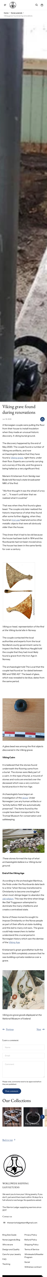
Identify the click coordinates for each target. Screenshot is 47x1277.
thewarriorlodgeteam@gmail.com (22, 1222)
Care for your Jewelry (11, 1254)
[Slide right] (42, 1117)
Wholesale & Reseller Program (33, 1255)
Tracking (6, 1264)
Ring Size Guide (9, 1235)
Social (27, 1262)
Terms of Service (31, 1249)
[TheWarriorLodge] (12, 5)
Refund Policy (30, 1239)
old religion (7, 898)
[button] (36, 5)
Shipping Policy (31, 1244)
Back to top (7, 1139)
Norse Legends (16, 13)
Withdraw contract (32, 1267)
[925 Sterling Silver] (12, 1117)
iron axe (16, 520)
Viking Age (14, 942)
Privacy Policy (30, 1235)
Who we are (7, 1244)
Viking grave (17, 457)
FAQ (4, 1259)
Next (39, 1029)
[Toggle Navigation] (5, 5)
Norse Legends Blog (11, 1239)
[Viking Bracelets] (33, 1117)
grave (25, 797)
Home (6, 13)
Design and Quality (10, 1249)
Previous (10, 1029)
